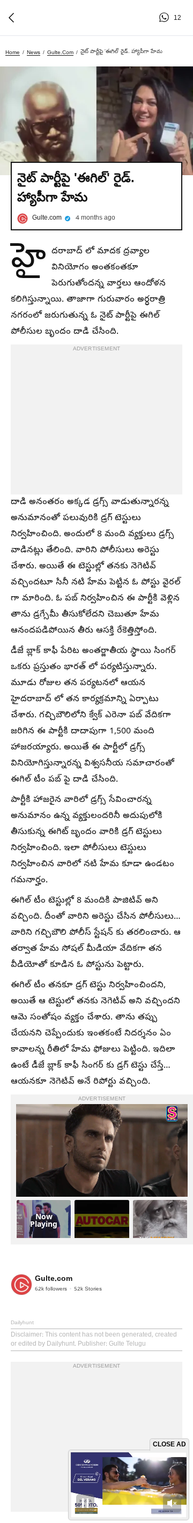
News (33, 52)
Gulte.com (60, 52)
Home (12, 52)
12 (166, 18)
